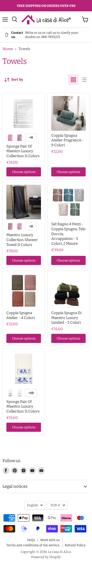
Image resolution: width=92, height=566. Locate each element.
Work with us (50, 540)
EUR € (55, 505)
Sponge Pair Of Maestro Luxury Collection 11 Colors (22, 151)
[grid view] (73, 79)
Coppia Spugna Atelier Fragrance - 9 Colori (67, 140)
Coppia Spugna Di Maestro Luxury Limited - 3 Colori (66, 318)
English (32, 505)
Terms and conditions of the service (32, 545)
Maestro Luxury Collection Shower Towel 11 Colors (22, 240)
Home (7, 49)
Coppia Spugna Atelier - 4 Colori (20, 315)
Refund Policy (75, 545)
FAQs (31, 540)
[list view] (84, 79)
